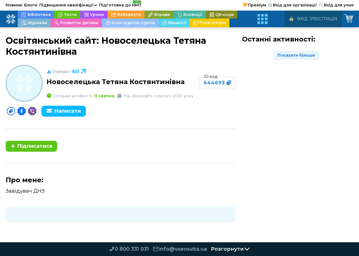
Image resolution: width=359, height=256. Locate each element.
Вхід (302, 18)
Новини (14, 5)
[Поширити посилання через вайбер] (32, 111)
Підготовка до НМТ (120, 4)
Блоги (30, 5)
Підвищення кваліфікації (68, 5)
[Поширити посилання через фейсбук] (21, 111)
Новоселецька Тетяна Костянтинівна (116, 82)
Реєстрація (323, 18)
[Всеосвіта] (11, 19)
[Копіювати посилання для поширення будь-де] (11, 111)
